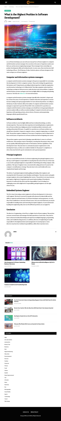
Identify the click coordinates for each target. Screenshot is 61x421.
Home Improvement (9, 375)
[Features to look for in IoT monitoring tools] (17, 276)
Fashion (6, 361)
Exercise (6, 358)
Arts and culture (8, 339)
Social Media (7, 391)
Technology (7, 10)
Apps (6, 337)
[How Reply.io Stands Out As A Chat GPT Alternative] (9, 318)
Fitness (6, 365)
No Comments (25, 21)
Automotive (7, 342)
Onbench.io (23, 93)
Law (5, 377)
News (6, 382)
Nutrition (7, 384)
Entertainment (8, 356)
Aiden (10, 21)
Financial (7, 363)
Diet (6, 349)
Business (7, 346)
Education (7, 354)
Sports (6, 394)
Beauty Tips (7, 344)
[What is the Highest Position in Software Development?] (30, 41)
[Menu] (6, 2)
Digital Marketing (9, 351)
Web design (7, 401)
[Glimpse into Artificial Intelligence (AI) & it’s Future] (44, 253)
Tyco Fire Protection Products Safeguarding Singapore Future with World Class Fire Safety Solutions (35, 300)
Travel (6, 399)
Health (6, 373)
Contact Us (26, 412)
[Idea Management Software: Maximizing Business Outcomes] (17, 253)
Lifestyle (7, 380)
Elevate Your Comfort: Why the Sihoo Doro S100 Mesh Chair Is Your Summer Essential (33, 308)
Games (6, 370)
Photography (8, 389)
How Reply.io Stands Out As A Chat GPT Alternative (26, 316)
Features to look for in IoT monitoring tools (15, 284)
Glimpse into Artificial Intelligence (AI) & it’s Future (43, 263)
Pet (5, 387)
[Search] (55, 2)
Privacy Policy (34, 412)
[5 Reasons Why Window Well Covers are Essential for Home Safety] (9, 326)
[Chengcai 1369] (30, 2)
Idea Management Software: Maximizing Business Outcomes (14, 263)
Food (6, 368)
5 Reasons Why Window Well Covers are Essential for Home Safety (29, 324)
